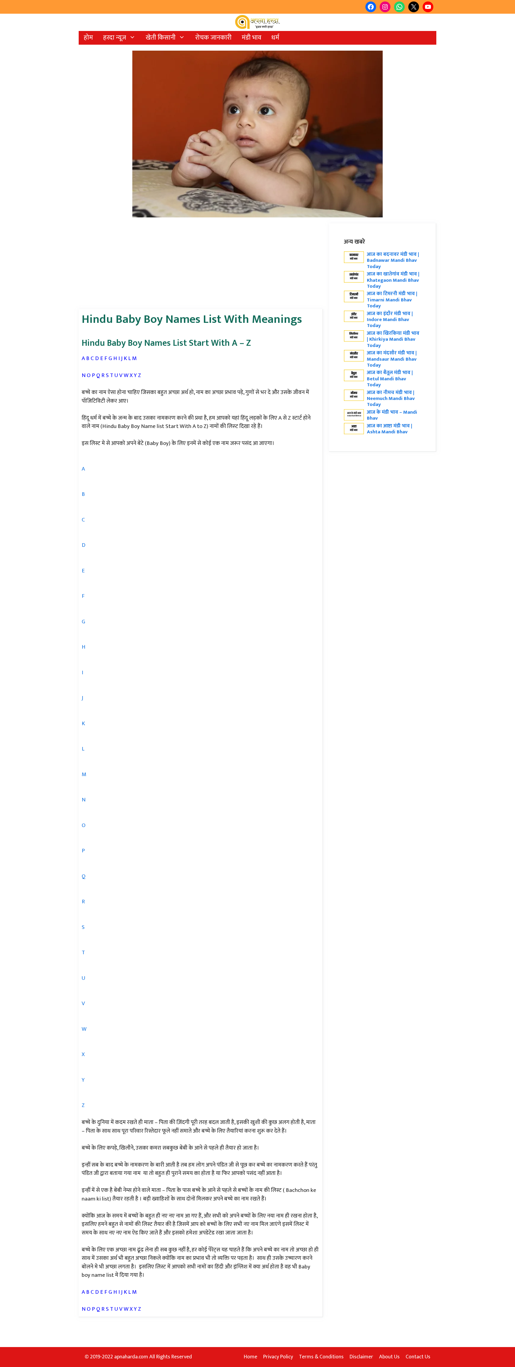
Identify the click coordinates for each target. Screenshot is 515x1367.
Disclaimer (361, 1356)
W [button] (84, 1029)
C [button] (83, 519)
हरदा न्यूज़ (114, 37)
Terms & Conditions (321, 1356)
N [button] (84, 799)
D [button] (84, 545)
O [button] (84, 825)
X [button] (83, 1054)
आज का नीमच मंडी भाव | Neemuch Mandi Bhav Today (391, 398)
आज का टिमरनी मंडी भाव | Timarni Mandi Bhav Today (392, 299)
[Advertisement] (201, 265)
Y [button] (83, 1080)
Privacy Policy (278, 1356)
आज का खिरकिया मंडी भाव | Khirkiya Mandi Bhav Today (393, 339)
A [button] (83, 469)
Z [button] (83, 1105)
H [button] (84, 647)
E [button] (83, 570)
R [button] (83, 901)
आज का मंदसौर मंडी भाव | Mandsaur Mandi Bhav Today (392, 359)
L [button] (83, 748)
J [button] (82, 698)
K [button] (83, 723)
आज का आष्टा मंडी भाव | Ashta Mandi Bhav (389, 429)
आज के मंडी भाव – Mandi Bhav (392, 415)
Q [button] (84, 876)
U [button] (83, 978)
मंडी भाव (251, 37)
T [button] (83, 952)
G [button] (83, 621)
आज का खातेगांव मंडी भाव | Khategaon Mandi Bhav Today (393, 280)
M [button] (84, 774)
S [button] (83, 927)
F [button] (83, 596)
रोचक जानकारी (213, 37)
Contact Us (418, 1356)
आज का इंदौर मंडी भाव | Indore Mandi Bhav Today (390, 319)
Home (250, 1356)
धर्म (275, 37)
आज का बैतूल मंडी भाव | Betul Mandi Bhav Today (390, 378)
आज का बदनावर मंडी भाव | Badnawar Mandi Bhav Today (393, 260)
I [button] (82, 672)
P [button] (83, 850)
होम (88, 37)
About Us (389, 1356)
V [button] (83, 1003)
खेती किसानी (161, 37)
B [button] (83, 494)
